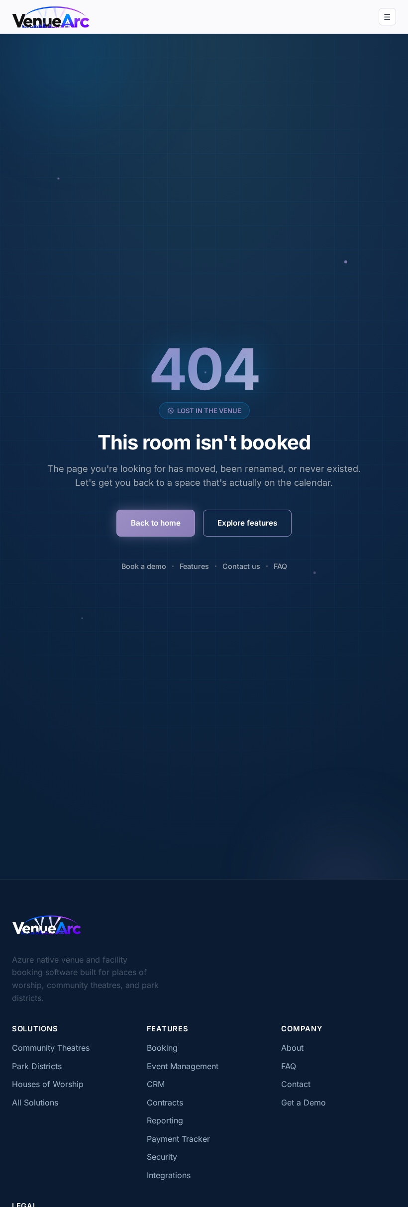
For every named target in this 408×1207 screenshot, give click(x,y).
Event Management (182, 1066)
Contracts (165, 1102)
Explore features (247, 523)
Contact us (241, 566)
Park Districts (37, 1066)
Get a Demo (303, 1102)
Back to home (156, 523)
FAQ (280, 566)
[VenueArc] (46, 924)
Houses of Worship (48, 1084)
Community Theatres (51, 1048)
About (292, 1048)
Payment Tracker (178, 1139)
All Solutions (35, 1102)
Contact (295, 1084)
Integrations (169, 1175)
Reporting (165, 1120)
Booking (162, 1048)
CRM (156, 1084)
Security (162, 1157)
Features (194, 566)
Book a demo (143, 566)
